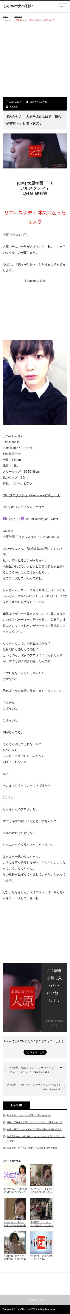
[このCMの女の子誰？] (19, 6)
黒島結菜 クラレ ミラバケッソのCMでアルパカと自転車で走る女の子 (34, 1087)
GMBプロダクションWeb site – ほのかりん (31, 495)
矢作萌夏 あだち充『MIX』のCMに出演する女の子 (33, 1148)
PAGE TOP (37, 1299)
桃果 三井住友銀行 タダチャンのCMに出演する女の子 (35, 1122)
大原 (44, 102)
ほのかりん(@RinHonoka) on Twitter (32, 519)
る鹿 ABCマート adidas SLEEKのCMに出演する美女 (34, 1129)
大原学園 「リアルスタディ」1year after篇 (31, 536)
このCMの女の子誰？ (27, 1309)
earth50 (14, 106)
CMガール (18, 17)
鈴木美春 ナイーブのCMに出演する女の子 (29, 1115)
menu (62, 6)
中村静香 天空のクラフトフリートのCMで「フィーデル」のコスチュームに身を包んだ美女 (35, 1070)
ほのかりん (35, 102)
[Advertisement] (35, 59)
